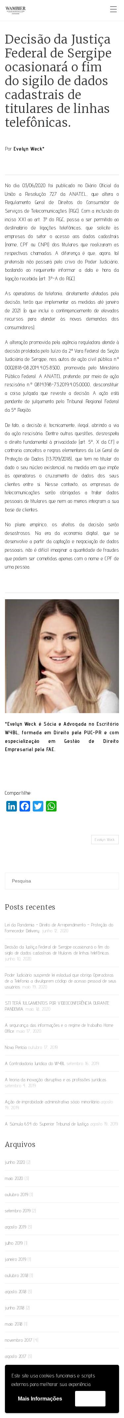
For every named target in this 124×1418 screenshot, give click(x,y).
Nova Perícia (16, 1047)
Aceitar (90, 1398)
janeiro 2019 (15, 1259)
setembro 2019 (17, 1210)
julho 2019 (14, 1243)
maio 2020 (14, 1178)
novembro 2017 (18, 1340)
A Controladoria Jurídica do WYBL (35, 1063)
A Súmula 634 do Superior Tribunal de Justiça (47, 1123)
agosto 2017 (15, 1356)
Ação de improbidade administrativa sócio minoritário (52, 1101)
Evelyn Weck (105, 839)
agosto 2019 (15, 1226)
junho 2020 (15, 1162)
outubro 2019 (16, 1194)
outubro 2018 (16, 1275)
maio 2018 (13, 1324)
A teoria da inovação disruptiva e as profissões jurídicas (55, 1079)
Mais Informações (40, 1398)
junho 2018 (14, 1307)
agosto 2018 (15, 1291)
